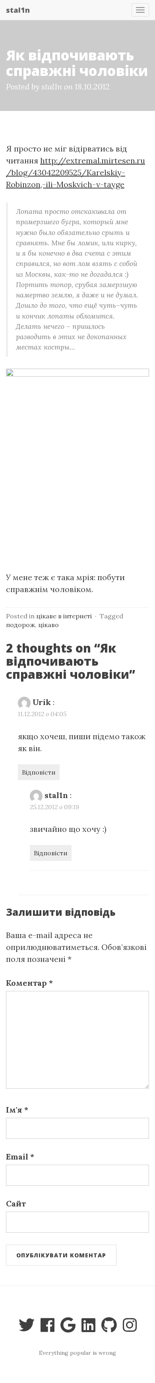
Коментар (29, 983)
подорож (20, 625)
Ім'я (17, 1110)
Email (20, 1157)
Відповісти (39, 772)
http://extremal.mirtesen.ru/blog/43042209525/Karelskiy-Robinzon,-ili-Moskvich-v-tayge (75, 172)
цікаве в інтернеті (64, 616)
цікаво (48, 625)
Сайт (16, 1203)
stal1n (18, 10)
